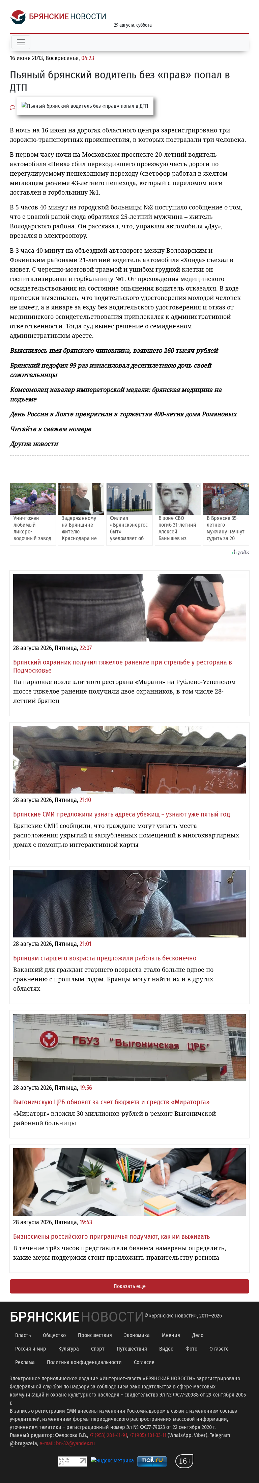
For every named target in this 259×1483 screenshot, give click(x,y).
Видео (166, 1349)
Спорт (98, 1349)
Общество (54, 1335)
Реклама (25, 1362)
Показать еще (130, 1286)
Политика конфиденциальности (84, 1362)
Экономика (137, 1335)
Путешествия (132, 1349)
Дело (197, 1335)
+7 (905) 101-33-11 (148, 1435)
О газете (219, 1349)
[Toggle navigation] (20, 42)
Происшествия (95, 1335)
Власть (23, 1335)
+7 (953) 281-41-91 (108, 1435)
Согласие (144, 1362)
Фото (191, 1349)
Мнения (171, 1335)
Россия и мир (30, 1349)
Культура (68, 1349)
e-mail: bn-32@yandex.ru (67, 1443)
